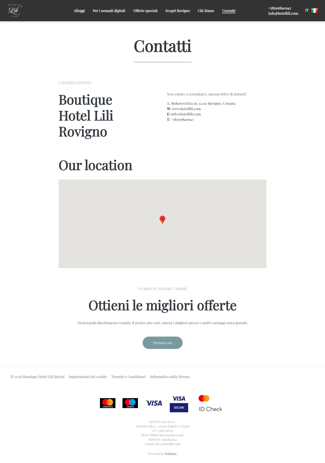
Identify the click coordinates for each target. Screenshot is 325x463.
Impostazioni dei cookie (88, 376)
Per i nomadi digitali (109, 10)
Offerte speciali (145, 10)
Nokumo (170, 453)
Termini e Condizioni (128, 376)
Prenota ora (162, 342)
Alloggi (79, 10)
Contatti (228, 10)
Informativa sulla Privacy (170, 376)
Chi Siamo (206, 10)
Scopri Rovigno (178, 10)
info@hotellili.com (283, 13)
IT (307, 10)
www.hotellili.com (186, 108)
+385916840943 (279, 8)
